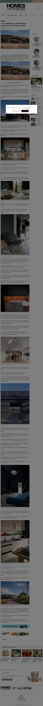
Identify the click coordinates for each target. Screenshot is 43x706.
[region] (21, 109)
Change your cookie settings (16, 110)
